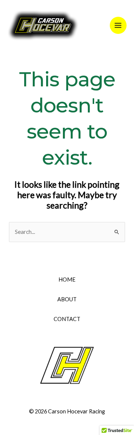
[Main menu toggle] (118, 25)
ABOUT (67, 299)
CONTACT (67, 319)
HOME (67, 279)
